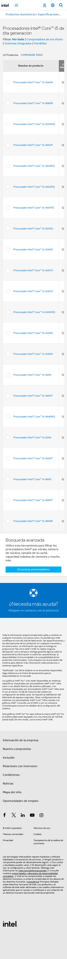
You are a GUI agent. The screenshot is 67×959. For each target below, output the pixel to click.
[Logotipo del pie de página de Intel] (10, 924)
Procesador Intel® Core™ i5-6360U (33, 354)
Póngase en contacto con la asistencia (34, 610)
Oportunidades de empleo (20, 801)
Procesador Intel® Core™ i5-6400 (32, 374)
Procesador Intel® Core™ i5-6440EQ (34, 166)
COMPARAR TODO (32, 55)
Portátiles (40, 43)
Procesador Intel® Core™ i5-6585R (33, 82)
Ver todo (18, 39)
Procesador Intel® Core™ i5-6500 (32, 437)
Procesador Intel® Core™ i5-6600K (33, 521)
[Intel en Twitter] (14, 815)
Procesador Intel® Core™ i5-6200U (33, 228)
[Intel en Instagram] (41, 815)
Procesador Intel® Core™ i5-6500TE (33, 207)
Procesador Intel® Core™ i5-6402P (33, 145)
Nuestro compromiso (17, 749)
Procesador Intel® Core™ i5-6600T (33, 500)
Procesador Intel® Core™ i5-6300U (33, 333)
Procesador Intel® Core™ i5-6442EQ (34, 186)
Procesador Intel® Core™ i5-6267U (33, 270)
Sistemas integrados (18, 43)
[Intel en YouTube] (32, 815)
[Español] (52, 5)
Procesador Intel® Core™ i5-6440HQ (34, 416)
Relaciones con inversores (20, 766)
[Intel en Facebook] (4, 815)
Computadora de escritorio (45, 39)
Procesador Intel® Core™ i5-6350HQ (34, 124)
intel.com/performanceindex (32, 870)
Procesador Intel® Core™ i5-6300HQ (34, 312)
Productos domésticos (21, 14)
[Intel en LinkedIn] (23, 815)
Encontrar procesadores (33, 569)
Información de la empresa (20, 740)
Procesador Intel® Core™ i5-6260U (33, 249)
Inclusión (9, 758)
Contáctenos (11, 775)
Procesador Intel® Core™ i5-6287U (33, 291)
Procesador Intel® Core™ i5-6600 (32, 479)
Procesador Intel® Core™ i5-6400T (33, 395)
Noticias (8, 783)
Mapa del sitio (12, 792)
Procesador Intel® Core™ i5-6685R (33, 103)
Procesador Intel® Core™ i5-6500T (33, 458)
